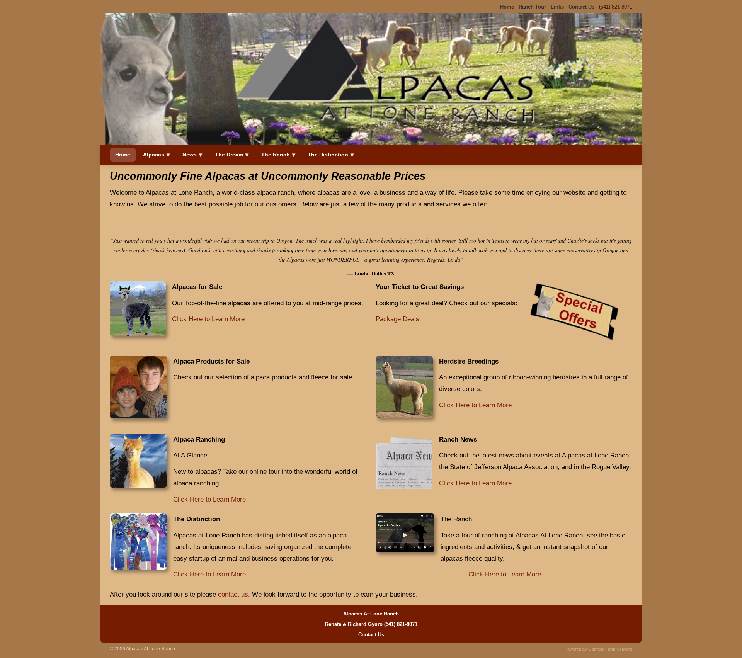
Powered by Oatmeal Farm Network (598, 649)
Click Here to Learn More (208, 319)
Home (122, 154)
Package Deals (397, 319)
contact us (233, 594)
